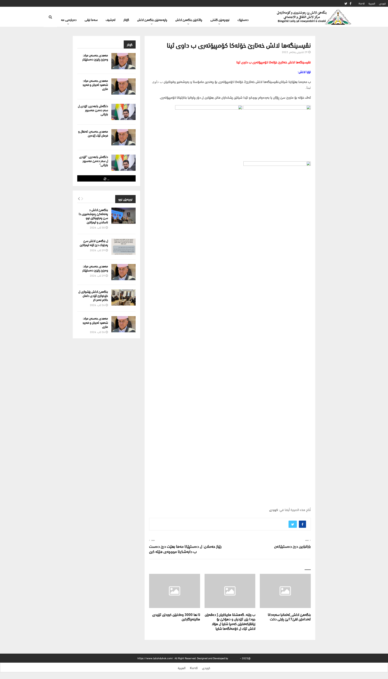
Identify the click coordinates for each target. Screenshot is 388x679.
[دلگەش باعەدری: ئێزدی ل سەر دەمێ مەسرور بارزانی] (123, 112)
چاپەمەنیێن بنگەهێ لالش (152, 19)
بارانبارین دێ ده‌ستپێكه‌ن (292, 546)
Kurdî (362, 3)
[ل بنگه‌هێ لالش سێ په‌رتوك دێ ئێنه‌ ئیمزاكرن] (123, 247)
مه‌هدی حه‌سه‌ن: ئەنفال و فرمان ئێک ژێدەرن (93, 133)
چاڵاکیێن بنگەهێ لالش (188, 19)
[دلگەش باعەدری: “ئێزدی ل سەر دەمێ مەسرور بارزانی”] (123, 163)
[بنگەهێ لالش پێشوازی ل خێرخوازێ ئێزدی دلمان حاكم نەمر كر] (123, 297)
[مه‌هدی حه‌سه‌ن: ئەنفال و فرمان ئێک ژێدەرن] (123, 137)
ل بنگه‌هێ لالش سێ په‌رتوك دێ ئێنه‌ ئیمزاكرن (94, 242)
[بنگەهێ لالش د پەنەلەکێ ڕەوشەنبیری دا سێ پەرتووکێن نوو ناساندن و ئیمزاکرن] (123, 216)
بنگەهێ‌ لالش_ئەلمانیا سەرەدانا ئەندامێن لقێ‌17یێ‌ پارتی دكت (289, 616)
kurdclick (234, 658)
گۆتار (126, 19)
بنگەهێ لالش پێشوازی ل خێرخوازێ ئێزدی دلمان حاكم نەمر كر (93, 295)
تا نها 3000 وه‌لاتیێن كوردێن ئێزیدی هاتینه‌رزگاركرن (176, 616)
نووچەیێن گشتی (219, 19)
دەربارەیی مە (69, 19)
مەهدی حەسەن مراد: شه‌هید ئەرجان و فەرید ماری (95, 84)
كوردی (382, 3)
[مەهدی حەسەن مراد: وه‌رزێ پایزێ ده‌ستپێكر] (123, 61)
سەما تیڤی (91, 19)
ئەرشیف (110, 19)
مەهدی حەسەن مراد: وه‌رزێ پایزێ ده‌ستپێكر (95, 57)
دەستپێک (243, 19)
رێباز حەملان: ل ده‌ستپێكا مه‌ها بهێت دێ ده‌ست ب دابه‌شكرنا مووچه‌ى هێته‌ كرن (185, 548)
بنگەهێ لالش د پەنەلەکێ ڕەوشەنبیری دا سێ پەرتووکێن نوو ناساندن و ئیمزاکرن (93, 215)
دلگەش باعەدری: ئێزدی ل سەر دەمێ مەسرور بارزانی (93, 109)
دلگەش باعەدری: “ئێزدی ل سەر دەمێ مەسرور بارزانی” (93, 160)
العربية (371, 3)
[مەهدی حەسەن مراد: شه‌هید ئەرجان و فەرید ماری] (123, 86)
